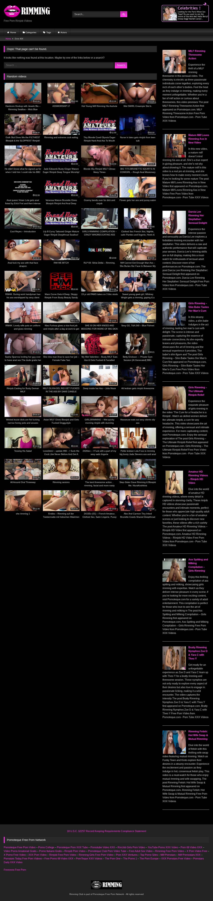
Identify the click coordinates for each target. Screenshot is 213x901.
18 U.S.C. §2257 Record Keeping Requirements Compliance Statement (106, 831)
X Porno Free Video (15, 854)
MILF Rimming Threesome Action (196, 55)
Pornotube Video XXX (102, 847)
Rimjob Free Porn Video (62, 854)
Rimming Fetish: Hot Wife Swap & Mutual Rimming (198, 735)
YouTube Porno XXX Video (163, 847)
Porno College (46, 847)
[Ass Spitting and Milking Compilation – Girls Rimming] (174, 581)
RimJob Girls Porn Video (131, 847)
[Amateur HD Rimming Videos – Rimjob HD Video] (174, 493)
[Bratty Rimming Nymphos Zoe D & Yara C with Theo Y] (174, 669)
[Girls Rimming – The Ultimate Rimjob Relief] (174, 409)
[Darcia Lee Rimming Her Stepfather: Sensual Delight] (174, 233)
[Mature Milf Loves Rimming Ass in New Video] (174, 156)
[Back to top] (203, 892)
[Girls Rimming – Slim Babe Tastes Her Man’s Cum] (174, 324)
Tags (48, 32)
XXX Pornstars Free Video (176, 858)
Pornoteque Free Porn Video (20, 847)
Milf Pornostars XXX (189, 854)
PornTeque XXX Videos (89, 858)
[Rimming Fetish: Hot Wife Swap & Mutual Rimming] (174, 753)
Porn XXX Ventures (127, 854)
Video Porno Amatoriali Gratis (20, 851)
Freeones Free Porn (15, 869)
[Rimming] (27, 12)
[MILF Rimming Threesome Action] (174, 72)
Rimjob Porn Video (74, 851)
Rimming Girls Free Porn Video (96, 854)
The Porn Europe (149, 858)
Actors (64, 32)
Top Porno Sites (149, 854)
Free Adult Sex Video (140, 851)
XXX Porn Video (37, 854)
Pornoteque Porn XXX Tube (72, 847)
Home (13, 32)
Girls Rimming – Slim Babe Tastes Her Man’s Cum (198, 307)
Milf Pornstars (168, 854)
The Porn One (113, 858)
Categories (31, 32)
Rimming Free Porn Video (169, 851)
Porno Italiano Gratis (50, 851)
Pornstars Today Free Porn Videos (23, 858)
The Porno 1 (130, 858)
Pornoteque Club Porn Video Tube (107, 851)
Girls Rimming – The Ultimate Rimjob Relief (197, 391)
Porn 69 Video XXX (191, 847)
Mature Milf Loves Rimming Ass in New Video (198, 139)
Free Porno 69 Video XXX (58, 858)
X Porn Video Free (197, 851)
